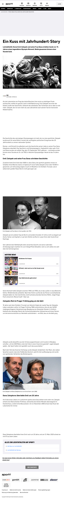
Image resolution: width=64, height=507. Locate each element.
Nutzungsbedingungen (44, 490)
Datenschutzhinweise (15, 490)
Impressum (5, 490)
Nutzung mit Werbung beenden (10, 492)
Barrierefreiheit (24, 492)
